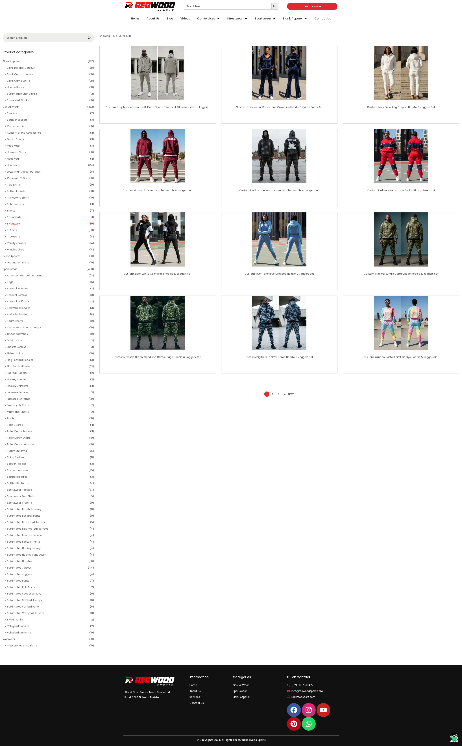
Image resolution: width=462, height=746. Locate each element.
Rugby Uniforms (17, 451)
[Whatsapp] (309, 724)
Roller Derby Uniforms (20, 444)
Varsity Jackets (16, 243)
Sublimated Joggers (19, 574)
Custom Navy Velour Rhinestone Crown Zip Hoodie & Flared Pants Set (279, 107)
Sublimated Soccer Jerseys (24, 593)
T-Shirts (12, 230)
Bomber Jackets (17, 120)
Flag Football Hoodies (20, 360)
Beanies (12, 113)
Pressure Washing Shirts (22, 645)
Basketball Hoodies (18, 308)
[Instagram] (309, 710)
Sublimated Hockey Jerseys (24, 548)
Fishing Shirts (15, 353)
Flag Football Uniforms (21, 366)
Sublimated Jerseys (19, 567)
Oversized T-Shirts (18, 178)
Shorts (11, 210)
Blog (170, 18)
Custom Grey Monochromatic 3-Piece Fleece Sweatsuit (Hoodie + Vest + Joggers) (158, 107)
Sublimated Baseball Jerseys (25, 509)
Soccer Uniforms (17, 470)
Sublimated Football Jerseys (24, 535)
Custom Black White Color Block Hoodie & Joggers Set (157, 274)
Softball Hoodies (17, 477)
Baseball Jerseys (17, 295)
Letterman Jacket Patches (24, 171)
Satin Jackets (15, 204)
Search (89, 38)
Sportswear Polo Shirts (21, 496)
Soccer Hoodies (17, 464)
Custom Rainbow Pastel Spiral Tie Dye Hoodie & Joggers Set (401, 357)
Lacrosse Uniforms (18, 399)
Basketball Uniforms (19, 314)
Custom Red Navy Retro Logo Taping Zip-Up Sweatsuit (401, 190)
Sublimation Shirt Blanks (22, 94)
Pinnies (11, 418)
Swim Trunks (15, 619)
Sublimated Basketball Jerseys (26, 522)
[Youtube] (323, 710)
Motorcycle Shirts (18, 405)
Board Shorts (15, 321)
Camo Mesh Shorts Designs (24, 327)
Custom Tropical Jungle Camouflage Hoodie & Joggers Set (401, 274)
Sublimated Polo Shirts (21, 587)
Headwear (13, 158)
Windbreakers (15, 249)
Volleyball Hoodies (18, 626)
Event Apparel (11, 256)
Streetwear (235, 18)
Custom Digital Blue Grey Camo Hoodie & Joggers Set (279, 357)
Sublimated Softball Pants (23, 606)
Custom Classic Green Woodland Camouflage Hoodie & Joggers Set (157, 357)
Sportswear (263, 18)
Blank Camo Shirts (18, 81)
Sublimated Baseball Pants (23, 516)
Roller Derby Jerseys (19, 431)
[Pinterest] (294, 724)
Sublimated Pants (18, 580)
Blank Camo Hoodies (20, 74)
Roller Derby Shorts (18, 438)
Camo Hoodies (16, 126)
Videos (185, 18)
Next (291, 394)
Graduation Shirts (18, 262)
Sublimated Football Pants (23, 541)
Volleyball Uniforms (19, 632)
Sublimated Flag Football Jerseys (27, 529)
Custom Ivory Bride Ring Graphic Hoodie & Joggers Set (401, 107)
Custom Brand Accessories (24, 133)
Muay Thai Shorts (18, 412)
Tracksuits (13, 236)
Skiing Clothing (16, 457)
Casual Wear (11, 107)
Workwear (9, 639)
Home (135, 18)
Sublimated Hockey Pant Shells (26, 554)
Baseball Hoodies (17, 288)
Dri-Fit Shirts (14, 340)
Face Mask (13, 146)
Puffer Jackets (16, 191)
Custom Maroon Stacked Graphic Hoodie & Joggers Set (158, 190)
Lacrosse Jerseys (17, 392)
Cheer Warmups (17, 334)
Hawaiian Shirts (16, 152)
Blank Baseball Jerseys (21, 68)
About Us (153, 18)
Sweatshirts (14, 217)
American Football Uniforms (24, 275)
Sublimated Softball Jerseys (24, 600)
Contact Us (322, 18)
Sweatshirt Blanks (18, 100)
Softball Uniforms (18, 483)
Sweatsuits (14, 223)
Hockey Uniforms (17, 386)
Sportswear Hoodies (19, 490)
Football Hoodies (17, 373)
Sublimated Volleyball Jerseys (25, 613)
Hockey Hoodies (17, 379)
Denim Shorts (15, 139)
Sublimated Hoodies (19, 561)
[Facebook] (294, 710)
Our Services (206, 18)
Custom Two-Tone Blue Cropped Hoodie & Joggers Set (279, 274)
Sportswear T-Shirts (19, 503)
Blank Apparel (292, 18)
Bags (10, 282)
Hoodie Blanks (15, 87)
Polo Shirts (13, 184)
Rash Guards (15, 425)
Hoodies (12, 165)
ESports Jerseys (16, 347)
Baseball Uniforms (18, 301)
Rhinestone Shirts (18, 197)
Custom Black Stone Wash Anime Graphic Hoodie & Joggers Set (279, 190)
